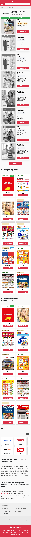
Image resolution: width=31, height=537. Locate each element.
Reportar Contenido (23, 530)
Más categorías (5, 513)
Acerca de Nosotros (13, 530)
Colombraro (4, 493)
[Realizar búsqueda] (28, 4)
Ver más (15, 163)
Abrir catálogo (23, 31)
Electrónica (7, 511)
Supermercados (22, 508)
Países (14, 532)
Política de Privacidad (15, 534)
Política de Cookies (7, 532)
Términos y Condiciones (22, 532)
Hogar (5, 7)
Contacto (5, 530)
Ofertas (6, 508)
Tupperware (11, 7)
